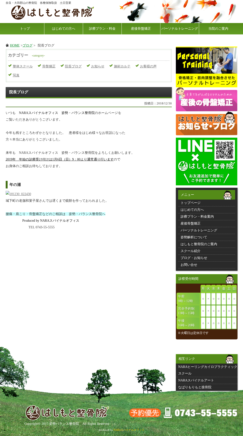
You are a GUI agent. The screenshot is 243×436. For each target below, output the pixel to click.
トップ (25, 28)
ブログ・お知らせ (194, 258)
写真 (16, 75)
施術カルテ (122, 66)
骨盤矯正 (49, 66)
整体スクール (23, 66)
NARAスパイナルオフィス (128, 429)
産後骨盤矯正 (141, 28)
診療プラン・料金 (102, 28)
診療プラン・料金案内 (197, 216)
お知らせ (97, 66)
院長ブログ (73, 66)
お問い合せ (189, 265)
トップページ (191, 203)
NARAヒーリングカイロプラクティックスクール (207, 370)
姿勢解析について (194, 237)
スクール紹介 (191, 251)
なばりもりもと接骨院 (194, 387)
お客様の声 (148, 66)
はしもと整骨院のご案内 (199, 244)
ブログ (28, 45)
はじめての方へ (63, 28)
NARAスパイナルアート (196, 380)
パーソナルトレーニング (179, 28)
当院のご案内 (218, 28)
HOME (15, 45)
